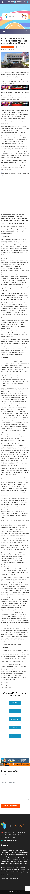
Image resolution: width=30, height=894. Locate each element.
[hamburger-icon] (4, 31)
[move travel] (15, 764)
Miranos (11, 2)
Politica (11, 47)
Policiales (4, 47)
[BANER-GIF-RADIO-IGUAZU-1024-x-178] (15, 87)
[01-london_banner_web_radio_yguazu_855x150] (15, 760)
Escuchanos (21, 2)
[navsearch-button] (27, 32)
